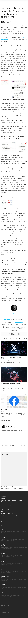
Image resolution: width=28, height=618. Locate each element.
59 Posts (2, 577)
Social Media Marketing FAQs (7, 513)
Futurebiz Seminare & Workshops (8, 505)
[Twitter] (15, 334)
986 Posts (3, 537)
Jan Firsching (8, 21)
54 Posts (2, 593)
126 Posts (3, 553)
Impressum (3, 519)
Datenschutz (3, 521)
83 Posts (2, 569)
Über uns (3, 498)
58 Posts (2, 585)
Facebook (3, 364)
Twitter (2, 552)
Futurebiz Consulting (18, 322)
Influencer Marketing (5, 507)
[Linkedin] (13, 334)
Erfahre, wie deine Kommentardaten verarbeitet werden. (13, 488)
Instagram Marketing (5, 509)
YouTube (3, 584)
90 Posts (2, 561)
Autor (22, 316)
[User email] (19, 334)
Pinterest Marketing (5, 511)
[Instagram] (11, 334)
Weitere (25, 338)
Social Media (4, 536)
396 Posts (3, 545)
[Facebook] (9, 334)
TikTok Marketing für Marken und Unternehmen (11, 515)
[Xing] (17, 334)
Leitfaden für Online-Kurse (6, 517)
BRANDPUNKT (7, 319)
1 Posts (2, 529)
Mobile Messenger (5, 576)
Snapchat (3, 568)
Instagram (3, 544)
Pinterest (3, 592)
